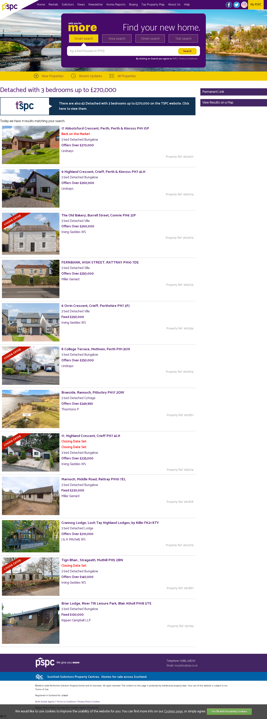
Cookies (96, 702)
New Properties (53, 76)
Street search (150, 39)
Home (41, 4)
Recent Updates (90, 76)
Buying (133, 4)
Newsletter (95, 4)
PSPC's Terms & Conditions (184, 59)
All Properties (126, 76)
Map (153, 4)
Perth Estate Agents (45, 702)
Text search (183, 39)
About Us (174, 4)
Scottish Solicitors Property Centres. (97, 677)
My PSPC (255, 4)
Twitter (236, 4)
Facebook (229, 4)
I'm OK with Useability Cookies (229, 712)
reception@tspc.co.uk (186, 665)
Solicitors (68, 4)
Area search (117, 39)
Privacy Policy (84, 702)
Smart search (83, 39)
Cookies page (173, 711)
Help (187, 4)
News (81, 4)
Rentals (53, 4)
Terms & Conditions (66, 702)
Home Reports (115, 4)
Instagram (244, 4)
